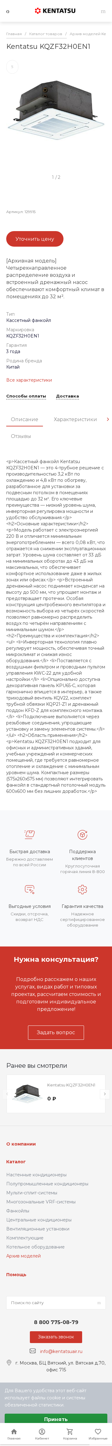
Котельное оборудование (35, 1247)
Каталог (16, 1162)
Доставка (67, 396)
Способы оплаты (26, 396)
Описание (24, 419)
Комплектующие (25, 1238)
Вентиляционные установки (37, 1229)
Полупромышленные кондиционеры (47, 1184)
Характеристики (75, 419)
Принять (56, 1419)
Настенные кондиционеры (36, 1175)
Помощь (16, 1274)
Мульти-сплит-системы (31, 1193)
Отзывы (21, 436)
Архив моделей (23, 1256)
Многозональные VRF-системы (41, 1202)
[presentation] (107, 419)
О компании (21, 1144)
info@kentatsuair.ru (61, 1351)
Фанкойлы (17, 1211)
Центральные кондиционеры (39, 1220)
